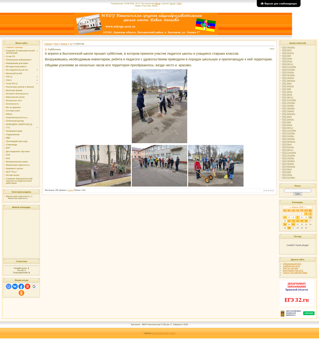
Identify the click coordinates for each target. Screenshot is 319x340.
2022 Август (287, 128)
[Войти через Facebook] (21, 286)
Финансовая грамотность (18, 196)
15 (302, 221)
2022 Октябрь (288, 133)
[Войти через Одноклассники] (21, 293)
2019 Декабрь (288, 47)
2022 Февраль (288, 114)
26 (289, 228)
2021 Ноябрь (288, 105)
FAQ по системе (290, 268)
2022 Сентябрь (289, 130)
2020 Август (287, 64)
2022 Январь (288, 111)
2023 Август (287, 150)
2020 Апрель (288, 53)
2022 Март (287, 116)
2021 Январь (288, 78)
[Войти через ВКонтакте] (15, 286)
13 (293, 221)
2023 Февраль (288, 141)
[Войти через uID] (8, 286)
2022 (56, 44)
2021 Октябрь (288, 103)
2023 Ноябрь (288, 158)
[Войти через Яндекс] (27, 286)
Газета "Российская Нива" (295, 272)
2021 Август (287, 97)
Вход (158, 9)
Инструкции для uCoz (293, 270)
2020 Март (287, 50)
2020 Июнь (287, 58)
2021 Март (287, 83)
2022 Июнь (287, 125)
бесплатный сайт (160, 333)
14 (297, 221)
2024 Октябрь (288, 177)
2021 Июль (287, 94)
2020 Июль (287, 61)
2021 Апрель (288, 86)
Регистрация (148, 9)
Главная (135, 9)
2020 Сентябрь (289, 67)
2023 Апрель (288, 147)
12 (289, 221)
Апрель (64, 44)
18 (285, 224)
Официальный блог (292, 264)
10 (71, 44)
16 (306, 221)
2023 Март (287, 144)
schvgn (70, 190)
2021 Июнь (287, 91)
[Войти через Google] (34, 286)
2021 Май (286, 89)
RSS (179, 3)
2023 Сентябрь (289, 152)
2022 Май (286, 122)
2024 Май (286, 172)
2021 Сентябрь (289, 100)
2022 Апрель (288, 119)
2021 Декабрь (288, 108)
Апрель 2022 (297, 207)
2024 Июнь (287, 175)
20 (293, 224)
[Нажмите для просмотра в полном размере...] (159, 142)
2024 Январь (288, 164)
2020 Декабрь (288, 75)
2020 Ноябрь (288, 72)
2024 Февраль (288, 166)
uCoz (173, 333)
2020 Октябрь (288, 69)
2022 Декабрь (288, 139)
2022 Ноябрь (288, 136)
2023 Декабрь (288, 161)
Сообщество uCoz (291, 266)
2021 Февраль (288, 80)
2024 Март (287, 169)
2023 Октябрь (288, 155)
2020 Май (286, 55)
